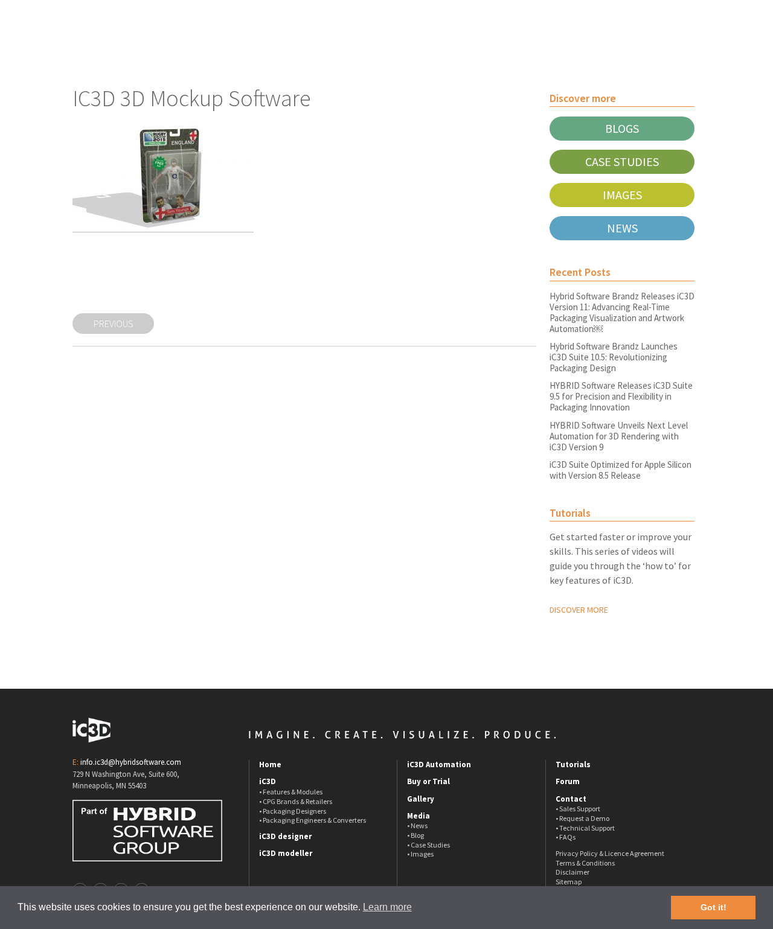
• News (417, 825)
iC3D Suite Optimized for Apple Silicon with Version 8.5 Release (620, 470)
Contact (571, 799)
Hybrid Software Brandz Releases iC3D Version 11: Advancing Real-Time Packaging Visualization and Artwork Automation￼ (622, 312)
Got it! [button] (713, 907)
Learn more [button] (387, 907)
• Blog (415, 835)
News (622, 227)
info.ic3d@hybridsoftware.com (130, 762)
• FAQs (566, 836)
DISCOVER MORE (579, 609)
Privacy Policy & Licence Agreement (610, 853)
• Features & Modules (290, 791)
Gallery (420, 799)
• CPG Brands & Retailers (295, 801)
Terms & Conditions (585, 862)
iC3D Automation (439, 765)
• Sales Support (578, 808)
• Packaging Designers (292, 811)
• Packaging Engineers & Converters (312, 820)
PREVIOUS (113, 324)
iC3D (267, 782)
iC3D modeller (285, 853)
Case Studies (622, 161)
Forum (568, 782)
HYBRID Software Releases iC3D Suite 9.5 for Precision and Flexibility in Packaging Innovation (621, 396)
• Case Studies (428, 844)
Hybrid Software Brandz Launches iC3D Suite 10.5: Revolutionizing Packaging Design (614, 357)
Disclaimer (572, 871)
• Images (420, 853)
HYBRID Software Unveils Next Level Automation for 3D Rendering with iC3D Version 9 (619, 436)
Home (270, 765)
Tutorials (573, 765)
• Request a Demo (582, 818)
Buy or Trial (428, 782)
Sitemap (569, 881)
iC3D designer (285, 836)
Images (622, 194)
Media (418, 816)
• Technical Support (585, 827)
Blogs (622, 128)
